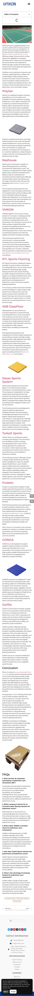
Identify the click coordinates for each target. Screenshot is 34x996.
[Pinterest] (22, 929)
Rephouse (9, 160)
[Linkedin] (25, 929)
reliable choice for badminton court (17, 253)
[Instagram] (17, 929)
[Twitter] (9, 929)
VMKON (8, 209)
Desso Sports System (11, 380)
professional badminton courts (13, 513)
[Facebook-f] (11, 929)
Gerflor (7, 604)
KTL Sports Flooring (16, 259)
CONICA (8, 539)
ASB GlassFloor (12, 306)
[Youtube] (14, 929)
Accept (13, 991)
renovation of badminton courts (16, 54)
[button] (29, 14)
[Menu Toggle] (29, 4)
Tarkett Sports (12, 433)
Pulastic (8, 482)
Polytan (7, 91)
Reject (6, 991)
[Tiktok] (20, 929)
